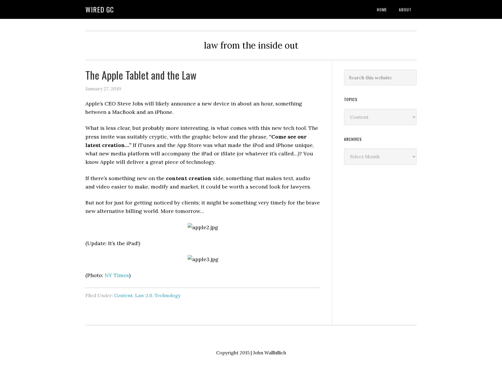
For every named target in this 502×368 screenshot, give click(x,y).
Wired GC (99, 9)
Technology (167, 295)
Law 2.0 (143, 295)
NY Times (117, 275)
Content (123, 295)
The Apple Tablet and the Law (140, 74)
